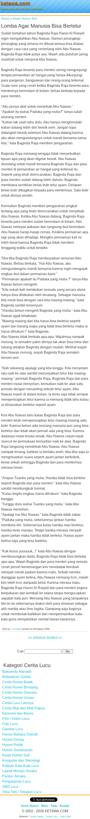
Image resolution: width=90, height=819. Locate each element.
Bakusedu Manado (16, 671)
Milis (44, 805)
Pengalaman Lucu (16, 781)
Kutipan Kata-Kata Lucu (20, 766)
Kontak (64, 805)
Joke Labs (65, 816)
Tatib (53, 805)
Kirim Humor (30, 805)
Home (5, 18)
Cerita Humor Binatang (20, 687)
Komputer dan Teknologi (21, 760)
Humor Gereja (13, 739)
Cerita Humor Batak (17, 682)
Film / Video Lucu (15, 718)
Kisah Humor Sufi (25, 18)
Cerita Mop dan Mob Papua (23, 708)
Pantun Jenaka (14, 776)
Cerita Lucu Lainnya (17, 703)
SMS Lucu (10, 786)
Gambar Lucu (12, 729)
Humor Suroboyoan (17, 750)
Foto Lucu (10, 724)
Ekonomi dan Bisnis (17, 713)
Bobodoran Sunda (16, 677)
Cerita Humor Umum (18, 698)
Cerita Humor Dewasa (19, 692)
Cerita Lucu (51, 816)
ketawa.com (15, 3)
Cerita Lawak (36, 816)
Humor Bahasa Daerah (20, 734)
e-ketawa (16, 629)
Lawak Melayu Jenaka (19, 771)
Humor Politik (12, 745)
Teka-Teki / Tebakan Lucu (22, 792)
